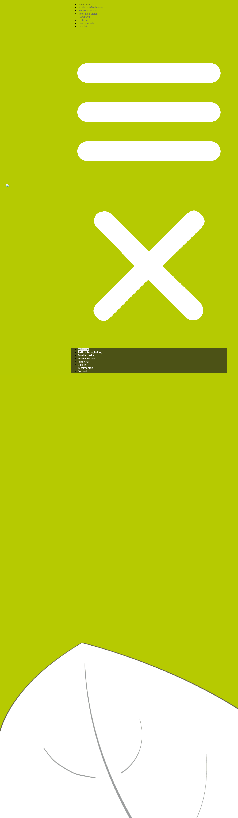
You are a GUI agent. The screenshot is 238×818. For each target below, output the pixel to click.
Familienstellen (86, 355)
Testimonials (85, 368)
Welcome (83, 349)
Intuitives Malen (87, 358)
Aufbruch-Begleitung (90, 352)
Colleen (82, 364)
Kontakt (83, 26)
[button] (149, 188)
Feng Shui (83, 361)
